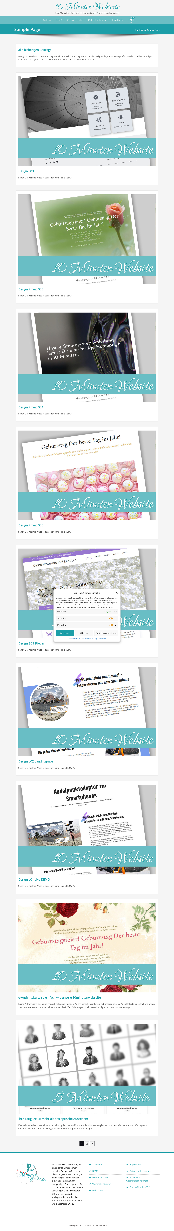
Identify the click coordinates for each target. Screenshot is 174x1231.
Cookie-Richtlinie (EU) (140, 1187)
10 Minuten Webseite (87, 7)
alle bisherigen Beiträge (34, 50)
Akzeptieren (65, 633)
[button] (116, 593)
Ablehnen (84, 633)
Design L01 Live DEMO (34, 879)
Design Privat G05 (30, 525)
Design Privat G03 (30, 289)
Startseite (47, 20)
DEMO (59, 20)
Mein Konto (117, 20)
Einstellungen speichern (106, 633)
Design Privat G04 (30, 407)
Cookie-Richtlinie (74, 638)
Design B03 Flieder (31, 643)
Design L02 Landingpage (35, 761)
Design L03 (26, 171)
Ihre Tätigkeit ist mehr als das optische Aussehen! (53, 1119)
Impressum (102, 638)
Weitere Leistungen (97, 20)
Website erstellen (75, 20)
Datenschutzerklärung (89, 638)
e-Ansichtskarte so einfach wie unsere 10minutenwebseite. (60, 997)
